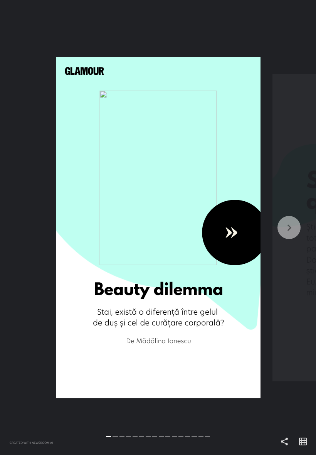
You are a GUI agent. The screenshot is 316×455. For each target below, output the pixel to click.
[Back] (79, 227)
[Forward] (237, 227)
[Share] (284, 442)
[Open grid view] (303, 442)
